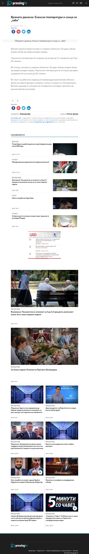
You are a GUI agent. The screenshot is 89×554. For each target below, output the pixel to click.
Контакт (75, 551)
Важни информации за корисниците (58, 551)
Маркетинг (40, 551)
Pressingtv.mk (16, 118)
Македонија (25, 114)
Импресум (31, 551)
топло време (73, 114)
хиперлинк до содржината (44, 122)
